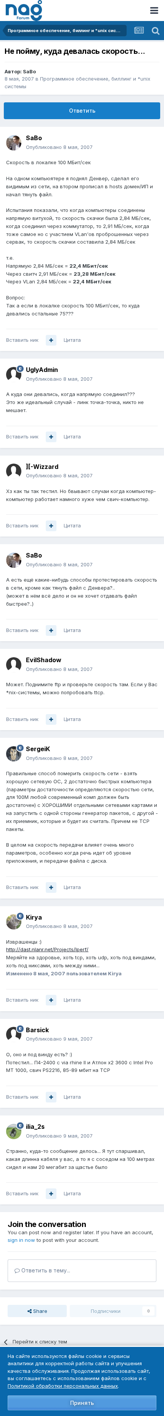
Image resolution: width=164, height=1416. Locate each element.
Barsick (37, 1030)
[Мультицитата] (51, 340)
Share (39, 1311)
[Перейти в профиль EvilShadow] (13, 664)
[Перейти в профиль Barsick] (13, 1034)
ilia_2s (35, 1126)
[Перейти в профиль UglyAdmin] (13, 374)
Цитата (72, 340)
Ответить (82, 110)
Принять (82, 1403)
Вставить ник (22, 340)
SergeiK (38, 749)
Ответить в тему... (45, 1270)
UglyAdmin (42, 369)
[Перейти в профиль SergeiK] (13, 753)
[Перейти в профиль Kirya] (13, 921)
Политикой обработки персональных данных (63, 1386)
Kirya (34, 917)
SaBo (29, 71)
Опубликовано (59, 147)
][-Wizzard (42, 466)
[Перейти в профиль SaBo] (13, 142)
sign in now (21, 1240)
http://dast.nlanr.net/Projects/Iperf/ (47, 949)
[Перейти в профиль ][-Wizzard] (13, 471)
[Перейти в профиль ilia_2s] (13, 1131)
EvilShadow (43, 660)
